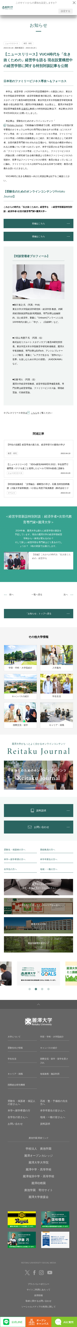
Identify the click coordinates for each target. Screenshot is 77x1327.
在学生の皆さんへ (18, 1117)
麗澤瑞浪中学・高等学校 (38, 1176)
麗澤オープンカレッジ (38, 1155)
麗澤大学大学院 (38, 1162)
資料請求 (45, 1123)
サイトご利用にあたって (38, 1289)
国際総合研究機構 (16, 1085)
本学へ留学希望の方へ (14, 859)
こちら (34, 413)
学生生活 (12, 1059)
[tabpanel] (38, 974)
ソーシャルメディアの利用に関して (38, 1306)
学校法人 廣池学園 (38, 1148)
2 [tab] (35, 988)
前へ (11, 594)
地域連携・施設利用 (49, 1074)
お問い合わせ (15, 1123)
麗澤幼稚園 (38, 1183)
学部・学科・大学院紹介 (52, 1036)
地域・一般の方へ (48, 869)
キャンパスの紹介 (48, 1048)
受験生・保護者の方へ (14, 849)
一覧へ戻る (37, 594)
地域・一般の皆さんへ (52, 1117)
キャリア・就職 (15, 1074)
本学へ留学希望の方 (19, 1110)
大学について (14, 1036)
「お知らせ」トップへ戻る (38, 613)
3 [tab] (41, 988)
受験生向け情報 (15, 1048)
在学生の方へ (10, 869)
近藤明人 (25, 109)
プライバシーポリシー (38, 1284)
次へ (66, 594)
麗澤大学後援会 (38, 1196)
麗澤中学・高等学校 (38, 1169)
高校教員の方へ (47, 849)
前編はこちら (38, 223)
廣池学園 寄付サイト (38, 1190)
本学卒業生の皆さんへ (52, 1110)
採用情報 (38, 1295)
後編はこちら (38, 236)
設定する (65, 11)
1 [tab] (29, 988)
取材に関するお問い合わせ (38, 1301)
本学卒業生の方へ (48, 859)
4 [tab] (48, 988)
